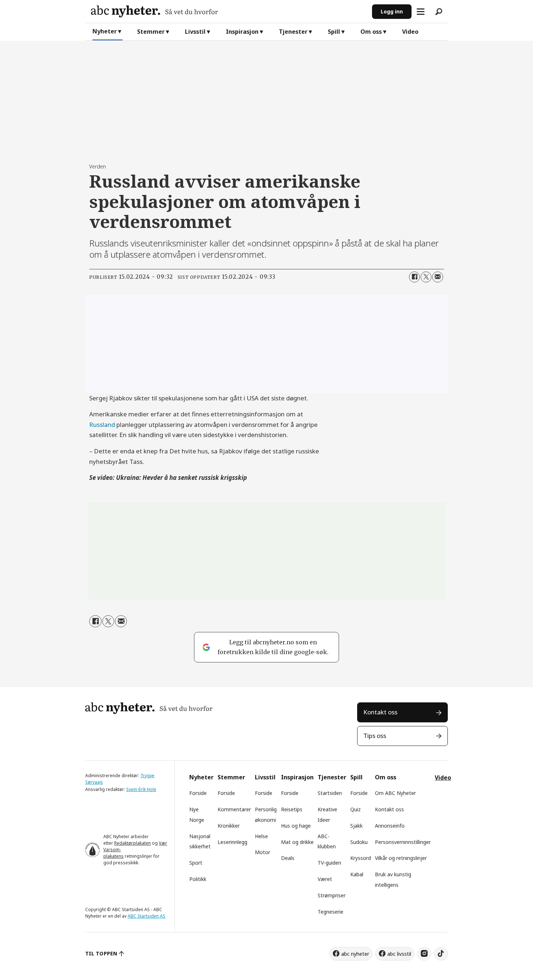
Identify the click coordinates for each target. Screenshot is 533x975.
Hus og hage (296, 825)
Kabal (356, 874)
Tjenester (293, 32)
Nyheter (104, 31)
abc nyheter (355, 953)
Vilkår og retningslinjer (401, 857)
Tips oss (374, 735)
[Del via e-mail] (437, 277)
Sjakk (356, 825)
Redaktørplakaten (132, 843)
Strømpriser (332, 895)
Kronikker (229, 825)
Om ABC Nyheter (395, 793)
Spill (334, 32)
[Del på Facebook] (414, 277)
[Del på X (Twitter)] (426, 277)
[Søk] (439, 11)
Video (410, 32)
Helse (261, 836)
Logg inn (392, 11)
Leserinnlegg (232, 842)
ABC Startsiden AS (146, 916)
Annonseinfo (390, 825)
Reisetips (291, 809)
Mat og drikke (297, 842)
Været (325, 879)
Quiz (355, 809)
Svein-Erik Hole (141, 789)
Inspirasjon (242, 32)
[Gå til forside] (228, 11)
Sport (195, 862)
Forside (198, 793)
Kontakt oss (380, 712)
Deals (287, 857)
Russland (102, 424)
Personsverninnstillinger (403, 842)
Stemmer (151, 32)
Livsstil (195, 32)
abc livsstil (399, 953)
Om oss (371, 32)
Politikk (197, 879)
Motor (262, 852)
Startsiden (330, 793)
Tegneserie (330, 911)
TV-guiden (329, 862)
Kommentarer (234, 809)
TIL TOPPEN (101, 953)
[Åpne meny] (420, 11)
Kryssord (360, 857)
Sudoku (359, 842)
